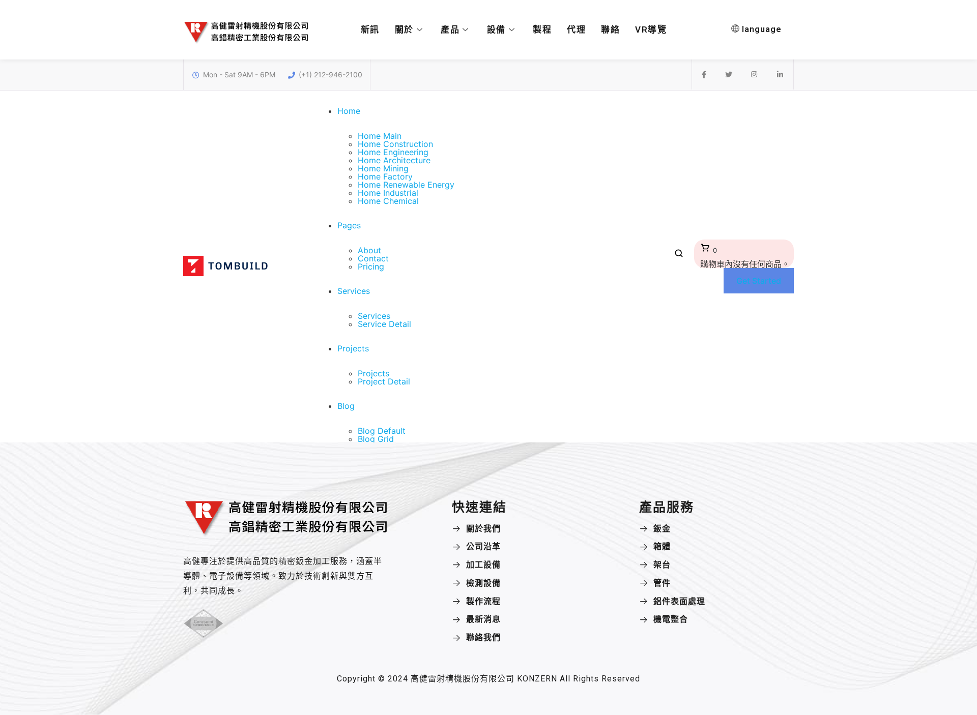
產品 (450, 29)
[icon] (704, 74)
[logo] (225, 273)
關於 (404, 29)
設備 (496, 29)
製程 (542, 29)
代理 (576, 29)
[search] (679, 255)
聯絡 (610, 29)
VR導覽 (651, 29)
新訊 (370, 29)
